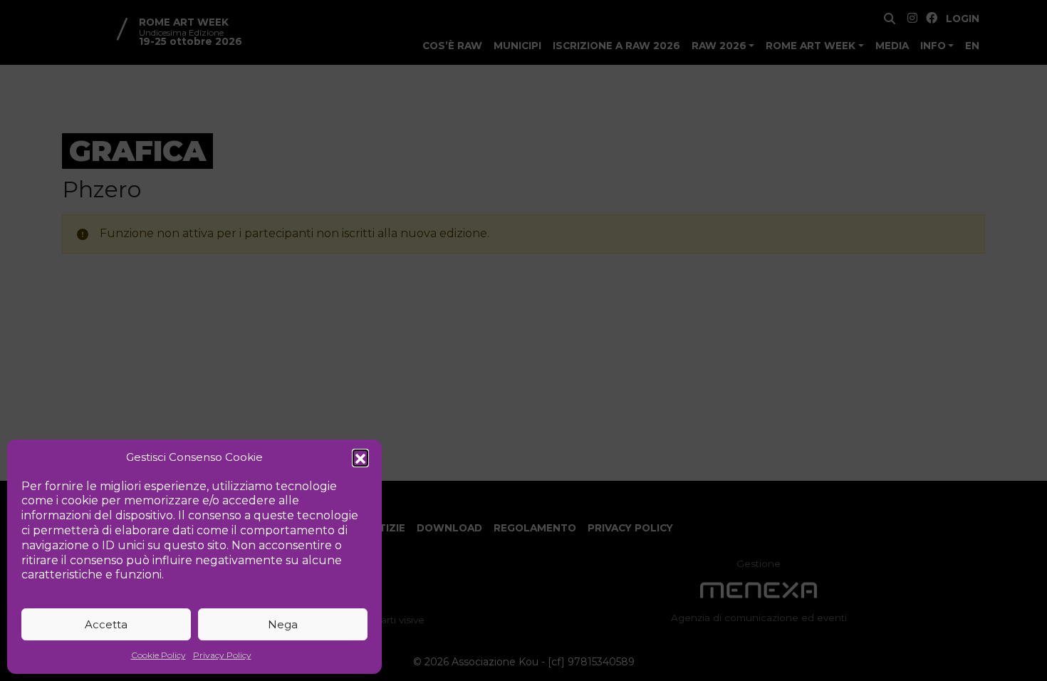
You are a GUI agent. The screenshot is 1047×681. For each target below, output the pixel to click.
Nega (283, 624)
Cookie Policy (158, 655)
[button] (360, 457)
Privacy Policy (222, 655)
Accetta (106, 624)
